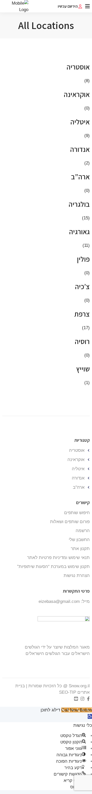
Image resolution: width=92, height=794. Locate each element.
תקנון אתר (80, 548)
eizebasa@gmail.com (59, 601)
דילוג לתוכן (50, 710)
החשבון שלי (79, 539)
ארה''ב (79, 487)
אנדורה (78, 478)
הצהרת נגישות (77, 575)
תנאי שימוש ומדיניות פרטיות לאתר (58, 557)
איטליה (78, 468)
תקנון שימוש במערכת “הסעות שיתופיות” (53, 566)
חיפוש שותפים (77, 512)
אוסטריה (77, 450)
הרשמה (83, 530)
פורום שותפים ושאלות (70, 521)
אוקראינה (76, 459)
